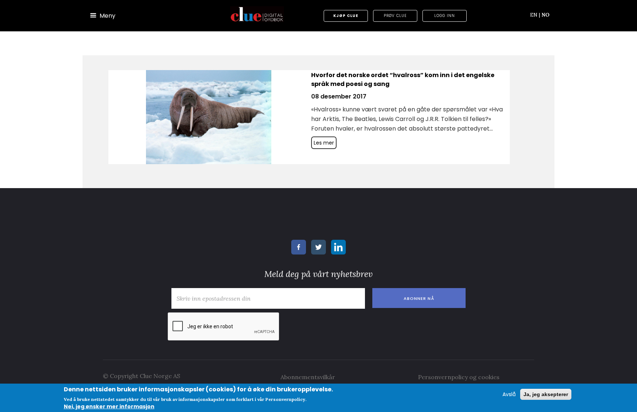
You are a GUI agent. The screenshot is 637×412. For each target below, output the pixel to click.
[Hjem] (257, 14)
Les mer (324, 142)
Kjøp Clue (345, 15)
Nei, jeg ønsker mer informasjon (109, 406)
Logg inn (444, 15)
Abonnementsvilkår (308, 377)
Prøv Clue (395, 15)
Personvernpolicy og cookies (458, 377)
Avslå (509, 394)
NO (546, 14)
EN (535, 14)
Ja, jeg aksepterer (545, 394)
